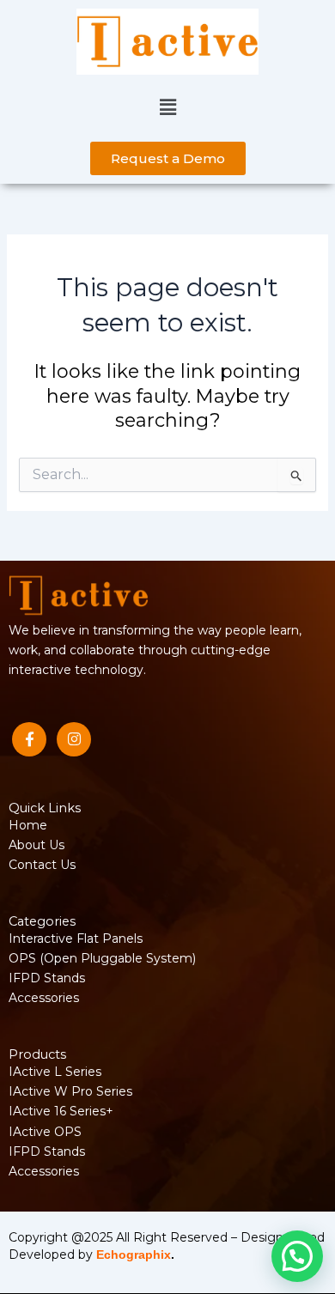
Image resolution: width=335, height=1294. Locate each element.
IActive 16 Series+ (61, 1111)
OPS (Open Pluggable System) (102, 958)
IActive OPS (45, 1131)
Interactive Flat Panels (76, 938)
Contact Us (42, 864)
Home (28, 825)
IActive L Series (55, 1071)
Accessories (44, 997)
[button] (167, 108)
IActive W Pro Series (70, 1091)
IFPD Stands (47, 978)
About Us (36, 845)
